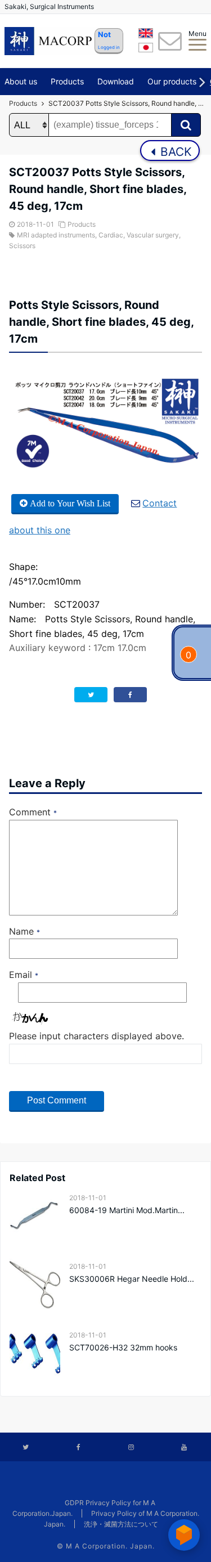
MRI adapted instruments (56, 235)
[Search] (186, 125)
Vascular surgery (153, 235)
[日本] (145, 49)
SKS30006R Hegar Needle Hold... (131, 1278)
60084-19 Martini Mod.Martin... (127, 1210)
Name (24, 931)
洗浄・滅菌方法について (121, 1524)
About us (21, 81)
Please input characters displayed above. (96, 1036)
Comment (33, 812)
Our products (171, 81)
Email (23, 974)
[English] (145, 35)
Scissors (22, 245)
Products (67, 81)
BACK (174, 152)
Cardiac (110, 235)
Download (115, 81)
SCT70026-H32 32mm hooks (123, 1347)
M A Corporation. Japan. (110, 1546)
